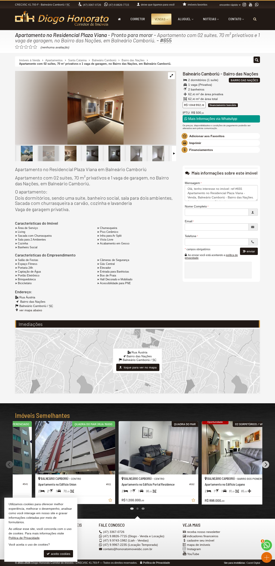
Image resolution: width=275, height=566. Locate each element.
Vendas (160, 19)
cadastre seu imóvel (200, 540)
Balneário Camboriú (201, 73)
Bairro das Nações (240, 73)
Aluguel (184, 19)
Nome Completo (196, 206)
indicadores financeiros (202, 536)
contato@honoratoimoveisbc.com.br (127, 549)
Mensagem (192, 183)
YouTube (193, 554)
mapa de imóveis (198, 544)
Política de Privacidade (156, 562)
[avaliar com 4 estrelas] (31, 47)
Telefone (190, 236)
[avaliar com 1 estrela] (17, 47)
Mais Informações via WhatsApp (212, 119)
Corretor (137, 19)
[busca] (255, 19)
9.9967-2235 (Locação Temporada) (130, 544)
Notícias (209, 19)
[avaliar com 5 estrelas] (35, 47)
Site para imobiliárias (234, 562)
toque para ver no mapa (140, 367)
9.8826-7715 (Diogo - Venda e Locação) (133, 536)
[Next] (265, 464)
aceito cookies (60, 553)
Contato (234, 19)
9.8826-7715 (119, 4)
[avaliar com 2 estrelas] (22, 47)
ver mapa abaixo (30, 310)
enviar (251, 251)
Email (188, 221)
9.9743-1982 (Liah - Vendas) (126, 540)
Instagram (194, 549)
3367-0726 (92, 4)
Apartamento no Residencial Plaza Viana (61, 35)
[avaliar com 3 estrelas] (26, 47)
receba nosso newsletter (203, 532)
